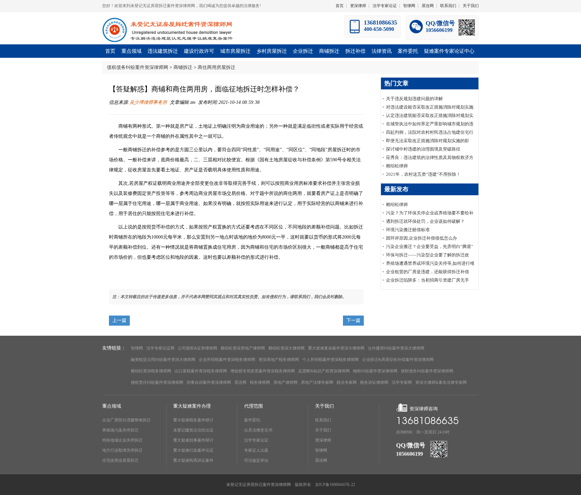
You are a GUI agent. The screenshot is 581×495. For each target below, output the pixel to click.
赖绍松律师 (397, 165)
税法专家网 (347, 382)
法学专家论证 (385, 5)
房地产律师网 (285, 382)
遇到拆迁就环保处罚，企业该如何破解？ (425, 221)
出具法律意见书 (258, 430)
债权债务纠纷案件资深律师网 (137, 67)
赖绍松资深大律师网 (286, 348)
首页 (340, 5)
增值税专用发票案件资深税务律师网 (262, 371)
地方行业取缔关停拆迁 (122, 450)
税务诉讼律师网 (374, 382)
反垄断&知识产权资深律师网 (324, 371)
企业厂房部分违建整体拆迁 (126, 420)
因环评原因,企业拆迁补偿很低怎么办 (421, 238)
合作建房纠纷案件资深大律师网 (396, 348)
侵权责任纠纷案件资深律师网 (157, 382)
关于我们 (471, 5)
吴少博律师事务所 (148, 102)
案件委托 (252, 420)
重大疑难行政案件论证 (193, 450)
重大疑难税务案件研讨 (193, 420)
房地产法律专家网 (317, 382)
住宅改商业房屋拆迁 (120, 460)
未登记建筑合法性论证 (193, 430)
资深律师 (358, 5)
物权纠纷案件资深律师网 (375, 371)
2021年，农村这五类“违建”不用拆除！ (423, 174)
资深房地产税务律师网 (279, 359)
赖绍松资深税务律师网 (151, 371)
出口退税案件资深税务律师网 (201, 371)
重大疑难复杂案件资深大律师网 (336, 348)
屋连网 (428, 5)
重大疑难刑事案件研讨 (193, 440)
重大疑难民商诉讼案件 (193, 460)
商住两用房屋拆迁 (216, 67)
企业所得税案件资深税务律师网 (227, 359)
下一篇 (353, 320)
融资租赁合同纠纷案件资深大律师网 (163, 359)
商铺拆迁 (182, 67)
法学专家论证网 (160, 348)
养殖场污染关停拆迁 (120, 430)
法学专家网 (402, 382)
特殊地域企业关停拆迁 (122, 440)
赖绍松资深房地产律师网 (243, 348)
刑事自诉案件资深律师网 (209, 382)
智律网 (409, 5)
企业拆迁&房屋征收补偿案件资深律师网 (398, 359)
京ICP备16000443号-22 (335, 484)
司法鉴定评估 (256, 460)
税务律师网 (260, 382)
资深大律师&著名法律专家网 (441, 382)
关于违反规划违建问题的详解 (414, 98)
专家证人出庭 (256, 450)
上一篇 (119, 320)
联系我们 (448, 5)
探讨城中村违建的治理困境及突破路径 (423, 149)
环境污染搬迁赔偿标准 (408, 229)
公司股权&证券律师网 (197, 348)
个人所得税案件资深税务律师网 (330, 359)
